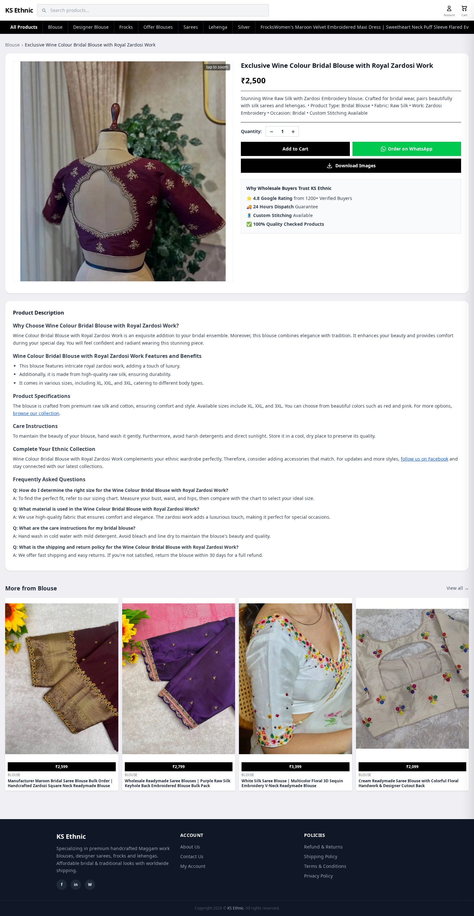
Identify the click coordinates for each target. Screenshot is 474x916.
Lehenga (218, 27)
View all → (458, 588)
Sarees (190, 27)
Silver (244, 27)
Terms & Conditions (325, 866)
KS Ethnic (19, 10)
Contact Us (191, 856)
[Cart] (464, 8)
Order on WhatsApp (410, 149)
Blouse (55, 27)
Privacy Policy (318, 876)
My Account (192, 866)
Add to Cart (295, 149)
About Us (190, 847)
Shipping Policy (320, 856)
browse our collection (36, 413)
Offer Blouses (158, 27)
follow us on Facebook (424, 459)
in (76, 884)
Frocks (126, 27)
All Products (23, 27)
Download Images (355, 165)
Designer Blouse (91, 27)
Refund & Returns (323, 847)
